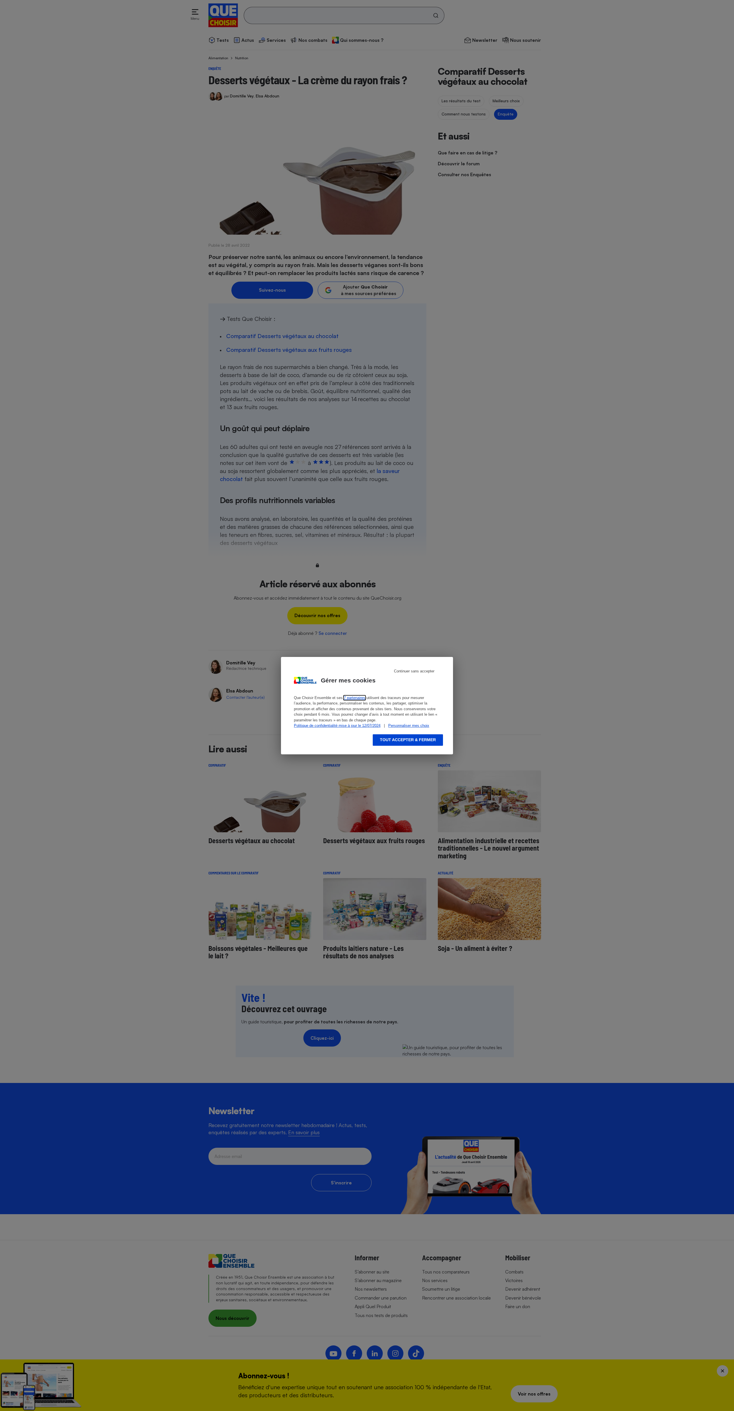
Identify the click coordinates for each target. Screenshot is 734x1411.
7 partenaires (354, 698)
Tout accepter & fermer (408, 739)
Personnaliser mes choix (408, 725)
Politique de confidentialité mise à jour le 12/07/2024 (337, 725)
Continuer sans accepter (414, 671)
